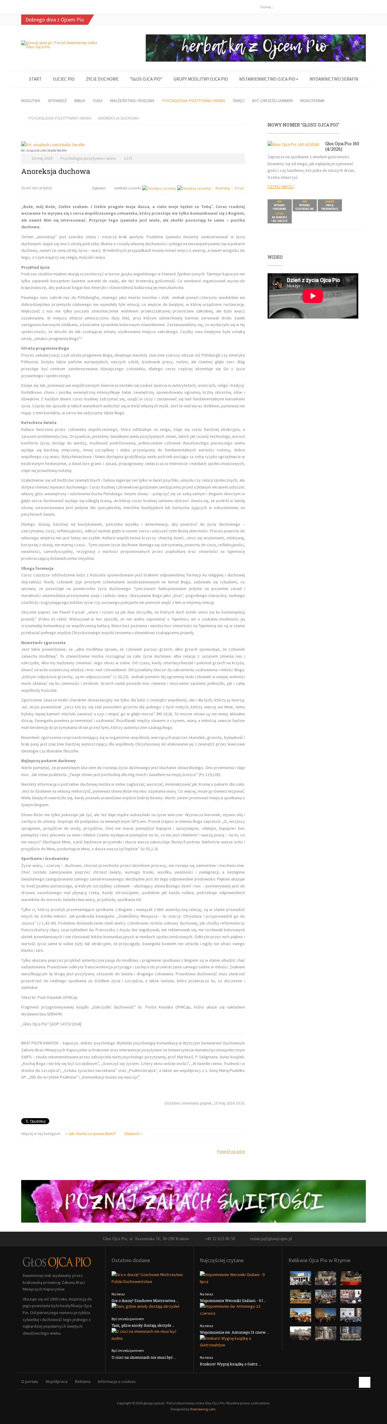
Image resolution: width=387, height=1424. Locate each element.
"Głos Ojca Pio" (146, 79)
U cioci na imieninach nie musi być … (144, 1357)
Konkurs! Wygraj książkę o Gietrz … (230, 1363)
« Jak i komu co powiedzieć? (91, 1133)
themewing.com (203, 1409)
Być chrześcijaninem (128, 1319)
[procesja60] (301, 1317)
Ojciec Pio (64, 79)
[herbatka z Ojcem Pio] (256, 47)
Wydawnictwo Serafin (334, 79)
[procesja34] (301, 1298)
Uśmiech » (133, 1133)
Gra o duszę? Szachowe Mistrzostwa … (145, 1300)
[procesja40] (326, 1298)
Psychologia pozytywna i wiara (88, 158)
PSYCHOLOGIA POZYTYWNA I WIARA (193, 100)
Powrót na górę (231, 1151)
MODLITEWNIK (312, 100)
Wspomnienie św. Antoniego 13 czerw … (234, 1332)
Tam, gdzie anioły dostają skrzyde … (143, 1325)
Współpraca (56, 1381)
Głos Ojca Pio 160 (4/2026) (342, 146)
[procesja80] (326, 1335)
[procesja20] (326, 1280)
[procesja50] (351, 1298)
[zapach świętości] (193, 1201)
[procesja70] (351, 1317)
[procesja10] (301, 1280)
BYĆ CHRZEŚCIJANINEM (272, 100)
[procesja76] (301, 1335)
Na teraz (118, 1294)
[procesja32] (351, 1280)
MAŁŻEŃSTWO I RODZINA (132, 100)
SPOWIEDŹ (57, 100)
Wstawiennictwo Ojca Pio (267, 79)
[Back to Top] (364, 1382)
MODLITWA (30, 100)
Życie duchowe (102, 79)
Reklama (82, 1381)
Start (35, 79)
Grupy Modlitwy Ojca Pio (201, 79)
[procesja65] (326, 1317)
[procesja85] (351, 1335)
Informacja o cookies (117, 1381)
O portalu (29, 1381)
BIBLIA (79, 100)
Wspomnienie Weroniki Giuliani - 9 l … (233, 1300)
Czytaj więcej (281, 186)
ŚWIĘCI (239, 100)
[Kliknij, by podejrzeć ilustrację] (133, 144)
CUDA (97, 100)
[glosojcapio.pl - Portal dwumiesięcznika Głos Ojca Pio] (61, 44)
